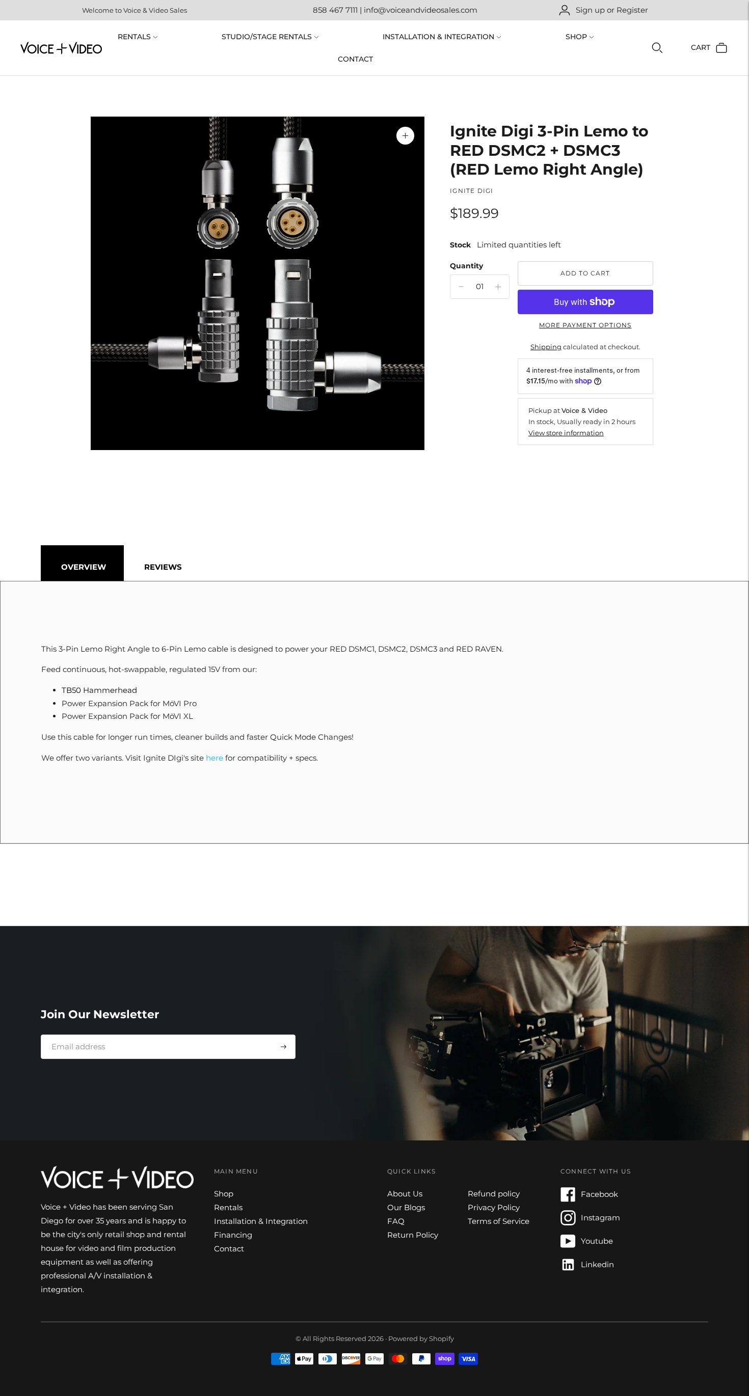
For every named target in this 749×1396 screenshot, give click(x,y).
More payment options (585, 325)
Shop (576, 36)
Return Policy (412, 1235)
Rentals (134, 36)
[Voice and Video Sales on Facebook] (568, 1199)
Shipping (545, 347)
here (214, 758)
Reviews (163, 567)
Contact (355, 59)
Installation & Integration (438, 36)
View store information (566, 433)
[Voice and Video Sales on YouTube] (568, 1246)
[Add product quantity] (461, 286)
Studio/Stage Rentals (267, 36)
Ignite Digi (471, 190)
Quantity (466, 265)
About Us (404, 1193)
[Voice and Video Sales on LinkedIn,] (568, 1269)
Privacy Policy (494, 1207)
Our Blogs (406, 1207)
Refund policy (494, 1193)
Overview (83, 567)
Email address (74, 1034)
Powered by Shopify (421, 1338)
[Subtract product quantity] (498, 286)
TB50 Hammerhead (99, 690)
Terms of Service (498, 1221)
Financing (233, 1235)
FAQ (396, 1221)
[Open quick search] (657, 48)
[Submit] (283, 1047)
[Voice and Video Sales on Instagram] (568, 1222)
